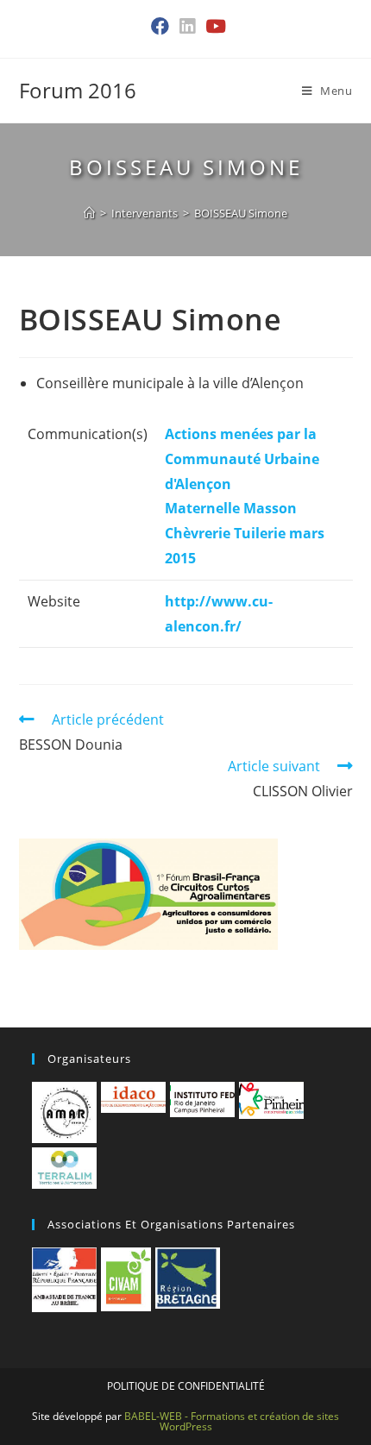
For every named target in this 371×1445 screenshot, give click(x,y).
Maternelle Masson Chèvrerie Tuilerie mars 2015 (244, 533)
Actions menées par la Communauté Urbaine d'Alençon (242, 458)
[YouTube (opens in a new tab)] (213, 26)
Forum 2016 (77, 90)
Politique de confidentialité (186, 1386)
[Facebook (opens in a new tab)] (160, 26)
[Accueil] (89, 213)
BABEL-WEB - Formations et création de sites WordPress (231, 1421)
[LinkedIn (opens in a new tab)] (187, 26)
